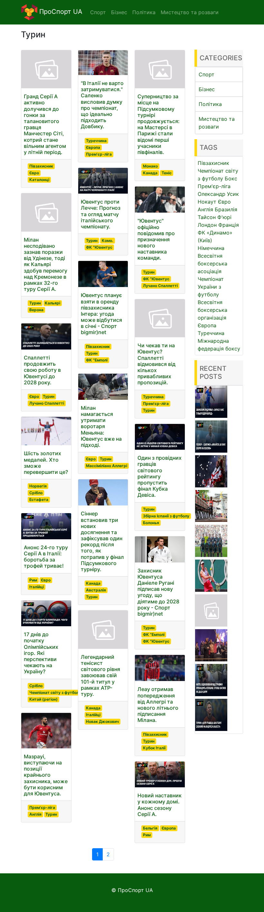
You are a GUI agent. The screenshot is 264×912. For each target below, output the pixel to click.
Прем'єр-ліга (42, 807)
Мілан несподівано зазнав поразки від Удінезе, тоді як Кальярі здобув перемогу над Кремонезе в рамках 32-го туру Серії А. (45, 264)
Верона (36, 309)
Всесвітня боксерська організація (212, 310)
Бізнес (207, 89)
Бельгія (150, 828)
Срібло (35, 492)
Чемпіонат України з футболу (211, 287)
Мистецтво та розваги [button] (190, 12)
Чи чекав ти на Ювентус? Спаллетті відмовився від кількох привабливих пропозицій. (156, 364)
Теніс (167, 172)
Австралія (96, 590)
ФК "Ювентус (99, 247)
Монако (150, 166)
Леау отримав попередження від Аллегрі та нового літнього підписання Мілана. (157, 704)
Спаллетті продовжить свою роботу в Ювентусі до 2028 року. (42, 370)
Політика (210, 104)
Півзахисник (41, 166)
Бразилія (226, 209)
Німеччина (211, 248)
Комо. (107, 240)
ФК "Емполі (97, 360)
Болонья (151, 522)
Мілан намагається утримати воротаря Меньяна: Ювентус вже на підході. (101, 426)
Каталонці (39, 179)
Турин (35, 303)
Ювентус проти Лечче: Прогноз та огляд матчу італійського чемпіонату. (100, 214)
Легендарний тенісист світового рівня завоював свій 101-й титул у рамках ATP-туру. (100, 675)
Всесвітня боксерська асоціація (212, 263)
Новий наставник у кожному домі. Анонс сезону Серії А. (159, 804)
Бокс (231, 178)
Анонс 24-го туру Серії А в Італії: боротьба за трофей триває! (46, 556)
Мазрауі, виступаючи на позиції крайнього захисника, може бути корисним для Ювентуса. (46, 775)
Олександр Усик (218, 194)
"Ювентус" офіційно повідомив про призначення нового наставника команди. (156, 239)
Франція (228, 225)
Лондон (207, 225)
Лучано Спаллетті (46, 403)
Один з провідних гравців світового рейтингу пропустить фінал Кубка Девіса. (159, 476)
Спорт (206, 74)
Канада (93, 583)
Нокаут (207, 201)
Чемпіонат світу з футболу (55, 692)
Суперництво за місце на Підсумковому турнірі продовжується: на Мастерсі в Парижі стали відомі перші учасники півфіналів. (158, 124)
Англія (35, 814)
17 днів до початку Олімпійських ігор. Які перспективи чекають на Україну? (41, 653)
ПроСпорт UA (59, 11)
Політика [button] (144, 12)
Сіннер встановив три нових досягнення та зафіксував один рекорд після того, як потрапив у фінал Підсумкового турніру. (102, 541)
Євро (34, 172)
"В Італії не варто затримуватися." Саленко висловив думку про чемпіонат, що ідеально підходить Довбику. (102, 105)
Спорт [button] (98, 12)
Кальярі (52, 303)
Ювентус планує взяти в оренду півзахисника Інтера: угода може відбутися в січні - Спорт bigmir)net (101, 313)
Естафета (38, 499)
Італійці (36, 586)
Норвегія (38, 486)
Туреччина (96, 140)
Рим (33, 580)
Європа (93, 147)
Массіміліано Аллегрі (106, 465)
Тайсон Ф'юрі (214, 217)
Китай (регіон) (43, 699)
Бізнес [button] (119, 12)
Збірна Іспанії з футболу (166, 516)
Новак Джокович (102, 721)
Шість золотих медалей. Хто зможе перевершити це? (46, 462)
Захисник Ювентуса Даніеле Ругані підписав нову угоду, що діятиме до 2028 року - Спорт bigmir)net (158, 592)
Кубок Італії (154, 747)
